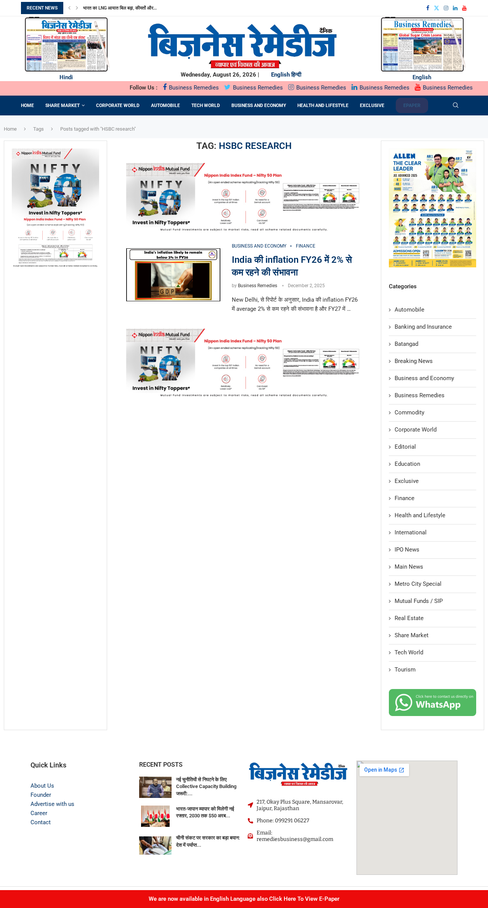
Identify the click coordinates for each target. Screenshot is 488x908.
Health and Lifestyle (322, 105)
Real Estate (409, 618)
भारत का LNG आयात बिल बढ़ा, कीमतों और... (120, 8)
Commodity (409, 412)
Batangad (406, 343)
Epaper (412, 105)
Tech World (205, 105)
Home (27, 105)
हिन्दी (296, 74)
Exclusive (372, 105)
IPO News (407, 549)
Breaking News (414, 361)
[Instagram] (446, 8)
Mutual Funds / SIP (419, 601)
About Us (42, 785)
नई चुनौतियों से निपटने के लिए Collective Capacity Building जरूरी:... (206, 786)
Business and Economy (258, 105)
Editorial (405, 446)
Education (407, 463)
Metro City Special (418, 583)
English (280, 74)
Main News (409, 566)
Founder (40, 794)
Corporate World (118, 105)
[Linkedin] (455, 8)
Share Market (62, 105)
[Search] (455, 105)
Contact (40, 822)
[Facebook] (428, 8)
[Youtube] (464, 8)
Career (38, 813)
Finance (404, 498)
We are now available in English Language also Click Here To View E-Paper (244, 898)
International (411, 532)
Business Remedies (193, 87)
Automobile (165, 105)
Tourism (405, 669)
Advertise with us (52, 804)
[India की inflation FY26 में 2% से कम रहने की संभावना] (173, 274)
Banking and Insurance (423, 326)
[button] (69, 8)
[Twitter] (436, 8)
